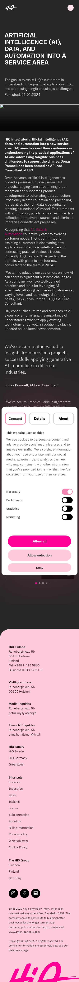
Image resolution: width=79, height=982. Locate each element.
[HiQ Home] (11, 8)
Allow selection (39, 555)
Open (70, 8)
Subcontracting (19, 815)
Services (15, 782)
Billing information (21, 828)
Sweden (14, 865)
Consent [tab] (15, 418)
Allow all (39, 541)
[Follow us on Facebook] (24, 893)
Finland (14, 871)
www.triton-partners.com (24, 931)
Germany (15, 878)
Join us (14, 808)
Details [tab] (39, 418)
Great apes (16, 764)
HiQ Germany (18, 758)
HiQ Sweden (17, 751)
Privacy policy (18, 834)
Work (12, 795)
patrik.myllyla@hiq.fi (22, 713)
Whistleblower (18, 841)
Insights (14, 801)
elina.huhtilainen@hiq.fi (25, 734)
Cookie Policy (18, 847)
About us (15, 821)
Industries (16, 788)
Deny (39, 567)
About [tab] (64, 418)
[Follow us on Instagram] (13, 893)
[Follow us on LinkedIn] (35, 893)
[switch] (67, 500)
